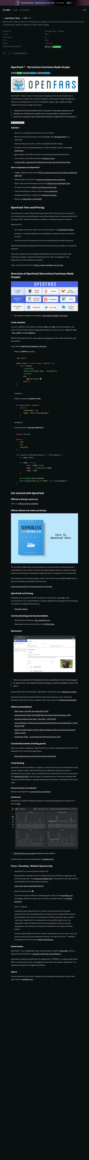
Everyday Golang (21, 609)
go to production (50, 191)
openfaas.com (67, 895)
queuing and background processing (51, 179)
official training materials (28, 504)
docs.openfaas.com (42, 620)
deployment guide (69, 692)
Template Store (60, 137)
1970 (46, 40)
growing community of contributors (47, 954)
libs (6, 9)
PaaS (62, 31)
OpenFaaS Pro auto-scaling (24, 853)
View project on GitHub (12, 46)
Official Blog (49, 624)
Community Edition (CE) (43, 879)
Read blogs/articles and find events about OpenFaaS (35, 756)
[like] (4, 53)
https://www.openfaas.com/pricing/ (49, 265)
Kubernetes (51, 31)
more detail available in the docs (55, 315)
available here (48, 859)
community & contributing (40, 792)
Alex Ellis (64, 951)
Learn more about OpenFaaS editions (29, 886)
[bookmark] (9, 53)
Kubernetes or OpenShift (32, 199)
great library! (21, 53)
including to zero (48, 158)
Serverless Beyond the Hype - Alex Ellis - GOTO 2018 (35, 719)
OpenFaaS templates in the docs (33, 346)
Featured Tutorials (49, 195)
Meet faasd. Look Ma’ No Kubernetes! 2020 (31, 711)
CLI (15, 154)
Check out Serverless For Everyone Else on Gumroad (31, 586)
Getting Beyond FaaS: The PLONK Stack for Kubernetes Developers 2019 (42, 715)
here (18, 804)
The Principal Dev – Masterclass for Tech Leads (37, 3)
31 (45, 37)
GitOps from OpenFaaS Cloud (58, 183)
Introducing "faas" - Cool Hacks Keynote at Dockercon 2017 (37, 737)
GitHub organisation (45, 939)
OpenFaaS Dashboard (67, 700)
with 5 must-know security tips (44, 187)
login (84, 10)
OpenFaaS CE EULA (66, 230)
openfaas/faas (12, 18)
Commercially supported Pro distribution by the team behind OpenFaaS (42, 162)
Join (69, 3)
